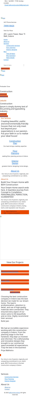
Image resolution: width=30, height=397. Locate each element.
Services (6, 44)
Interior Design (15, 162)
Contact (6, 60)
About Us (15, 171)
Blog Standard (10, 56)
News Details (10, 58)
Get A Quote (5, 68)
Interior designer (11, 50)
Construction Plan (15, 142)
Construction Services (11, 377)
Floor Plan (5, 280)
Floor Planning (15, 152)
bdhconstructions (14, 393)
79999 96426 (9, 25)
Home (6, 39)
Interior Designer (10, 381)
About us (6, 42)
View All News (10, 54)
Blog (5, 52)
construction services (13, 46)
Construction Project (9, 271)
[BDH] (3, 18)
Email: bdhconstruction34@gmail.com (17, 5)
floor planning (10, 48)
